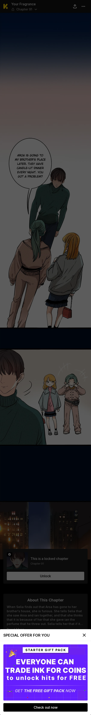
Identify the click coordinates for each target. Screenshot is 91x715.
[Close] (84, 635)
